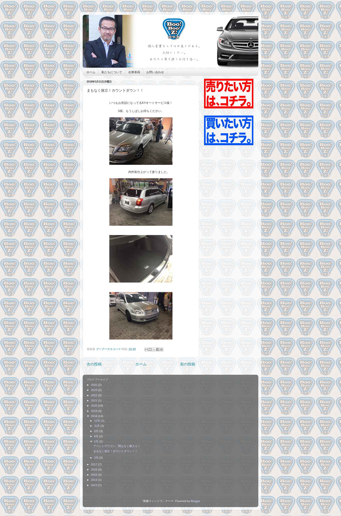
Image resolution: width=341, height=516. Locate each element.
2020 (94, 405)
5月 (96, 441)
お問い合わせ (155, 72)
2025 (94, 384)
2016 (94, 469)
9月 (96, 431)
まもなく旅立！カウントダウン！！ (115, 451)
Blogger (195, 501)
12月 (97, 420)
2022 (94, 395)
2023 (94, 390)
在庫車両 (134, 72)
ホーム (90, 72)
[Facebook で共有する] (158, 349)
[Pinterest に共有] (161, 349)
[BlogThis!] (150, 349)
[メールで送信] (146, 349)
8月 (96, 436)
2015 (94, 474)
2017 (94, 464)
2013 (94, 485)
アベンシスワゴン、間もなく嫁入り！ (116, 446)
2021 (94, 400)
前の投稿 (187, 364)
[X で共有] (154, 349)
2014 (94, 479)
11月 (97, 425)
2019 (94, 411)
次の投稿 (94, 364)
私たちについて (111, 72)
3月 (96, 457)
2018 (94, 416)
